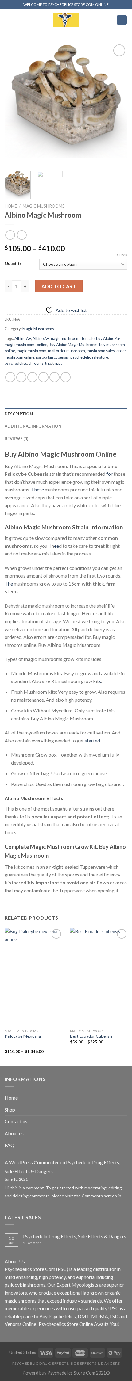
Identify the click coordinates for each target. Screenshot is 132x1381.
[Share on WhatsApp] (10, 377)
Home (11, 206)
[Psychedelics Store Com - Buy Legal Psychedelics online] (66, 20)
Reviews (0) (16, 438)
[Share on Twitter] (32, 377)
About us (14, 1133)
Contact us (16, 1121)
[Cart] (122, 20)
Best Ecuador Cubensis (91, 1036)
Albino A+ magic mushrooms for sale (64, 338)
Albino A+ (22, 338)
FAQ (9, 1145)
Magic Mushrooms (44, 206)
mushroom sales (101, 350)
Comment (32, 1243)
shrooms (36, 363)
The (9, 583)
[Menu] (8, 19)
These (37, 489)
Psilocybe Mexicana (23, 1036)
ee (56, 546)
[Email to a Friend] (43, 377)
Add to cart (58, 286)
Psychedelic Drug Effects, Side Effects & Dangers (74, 1236)
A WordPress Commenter (32, 1162)
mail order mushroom (66, 350)
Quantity (13, 263)
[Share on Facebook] (21, 377)
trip (48, 363)
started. (93, 740)
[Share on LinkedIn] (65, 377)
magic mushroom (31, 350)
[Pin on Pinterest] (54, 377)
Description (19, 413)
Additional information (33, 426)
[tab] (66, 414)
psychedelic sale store (89, 357)
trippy (57, 363)
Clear (122, 255)
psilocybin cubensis (52, 357)
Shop (10, 1109)
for (109, 474)
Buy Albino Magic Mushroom (73, 344)
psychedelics (16, 363)
